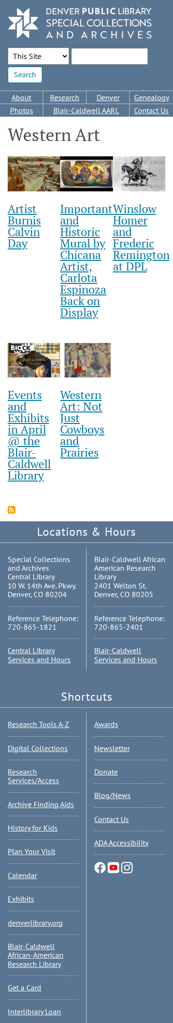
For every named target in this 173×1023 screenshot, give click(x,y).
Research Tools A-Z (38, 724)
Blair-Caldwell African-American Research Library (35, 955)
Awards (106, 724)
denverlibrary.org (35, 923)
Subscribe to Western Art (11, 510)
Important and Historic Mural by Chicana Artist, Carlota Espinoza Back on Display (86, 260)
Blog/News (112, 795)
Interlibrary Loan (34, 1011)
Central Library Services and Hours (39, 655)
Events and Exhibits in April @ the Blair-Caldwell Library (29, 435)
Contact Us (151, 110)
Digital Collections (38, 748)
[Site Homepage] (80, 24)
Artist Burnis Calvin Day (24, 226)
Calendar (22, 875)
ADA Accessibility (121, 842)
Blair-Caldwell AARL (86, 110)
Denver (108, 97)
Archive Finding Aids (41, 804)
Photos (21, 110)
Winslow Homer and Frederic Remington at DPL (141, 237)
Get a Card (24, 987)
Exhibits (21, 899)
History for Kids (33, 828)
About (21, 97)
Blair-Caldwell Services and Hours (125, 655)
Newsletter (112, 748)
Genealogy (151, 97)
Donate (106, 771)
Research (64, 97)
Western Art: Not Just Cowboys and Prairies (82, 423)
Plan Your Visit (31, 851)
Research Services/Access (33, 776)
